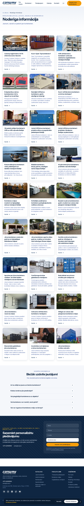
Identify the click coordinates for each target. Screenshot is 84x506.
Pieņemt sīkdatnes (71, 501)
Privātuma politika (73, 484)
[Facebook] (4, 491)
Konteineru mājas (56, 477)
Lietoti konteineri (39, 477)
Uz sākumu (6, 12)
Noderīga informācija (74, 479)
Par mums (20, 3)
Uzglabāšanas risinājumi (58, 479)
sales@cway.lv (18, 446)
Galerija (49, 3)
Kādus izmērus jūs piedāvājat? (41, 391)
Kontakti (56, 3)
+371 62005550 (7, 446)
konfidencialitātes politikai (57, 449)
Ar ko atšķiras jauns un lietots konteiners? (41, 385)
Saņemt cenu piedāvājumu (73, 3)
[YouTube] (19, 491)
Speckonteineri (39, 482)
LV (63, 3)
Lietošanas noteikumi (73, 487)
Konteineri (28, 3)
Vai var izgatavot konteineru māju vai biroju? (41, 408)
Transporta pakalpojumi (58, 474)
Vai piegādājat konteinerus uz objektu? (41, 396)
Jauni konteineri (39, 474)
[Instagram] (8, 491)
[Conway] (9, 3)
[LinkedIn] (11, 491)
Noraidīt (59, 501)
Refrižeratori (38, 479)
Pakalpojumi (39, 3)
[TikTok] (15, 491)
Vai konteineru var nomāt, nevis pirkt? (41, 402)
